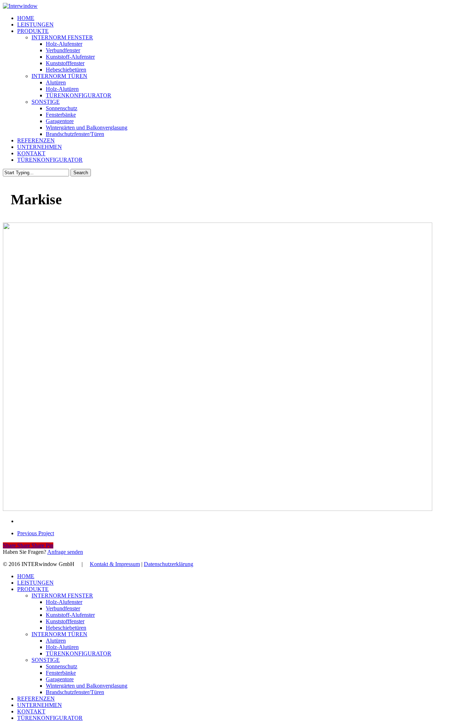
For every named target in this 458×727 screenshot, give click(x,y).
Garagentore (60, 679)
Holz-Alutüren (62, 647)
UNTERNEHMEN (39, 705)
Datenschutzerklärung (168, 564)
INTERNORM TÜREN (59, 634)
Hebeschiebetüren (66, 628)
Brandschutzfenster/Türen (75, 692)
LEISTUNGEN (35, 583)
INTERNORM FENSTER (62, 595)
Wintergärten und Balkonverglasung (86, 686)
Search (80, 172)
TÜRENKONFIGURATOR (78, 653)
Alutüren (56, 641)
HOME (25, 576)
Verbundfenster (63, 608)
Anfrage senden (65, 552)
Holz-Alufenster (64, 602)
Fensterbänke (61, 673)
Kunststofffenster (65, 621)
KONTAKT (31, 711)
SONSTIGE (45, 660)
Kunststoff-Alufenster (70, 615)
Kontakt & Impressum (115, 564)
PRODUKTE (33, 589)
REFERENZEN (36, 699)
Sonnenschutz (61, 666)
